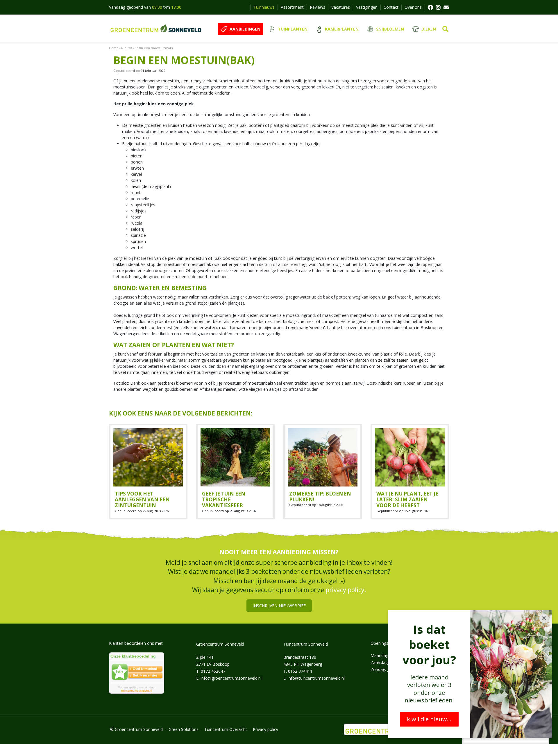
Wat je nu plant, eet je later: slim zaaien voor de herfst (407, 499)
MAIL (446, 7)
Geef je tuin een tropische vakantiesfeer (223, 499)
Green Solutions (183, 729)
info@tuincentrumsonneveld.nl (316, 678)
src (445, 29)
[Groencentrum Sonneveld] (156, 28)
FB (430, 7)
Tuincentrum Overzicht (225, 729)
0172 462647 (213, 671)
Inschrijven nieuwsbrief (279, 605)
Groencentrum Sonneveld (220, 644)
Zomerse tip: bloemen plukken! (320, 496)
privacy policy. (346, 590)
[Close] (544, 618)
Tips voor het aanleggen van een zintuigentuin (142, 499)
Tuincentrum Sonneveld (305, 644)
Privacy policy (265, 729)
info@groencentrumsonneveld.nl (231, 678)
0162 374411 (300, 671)
